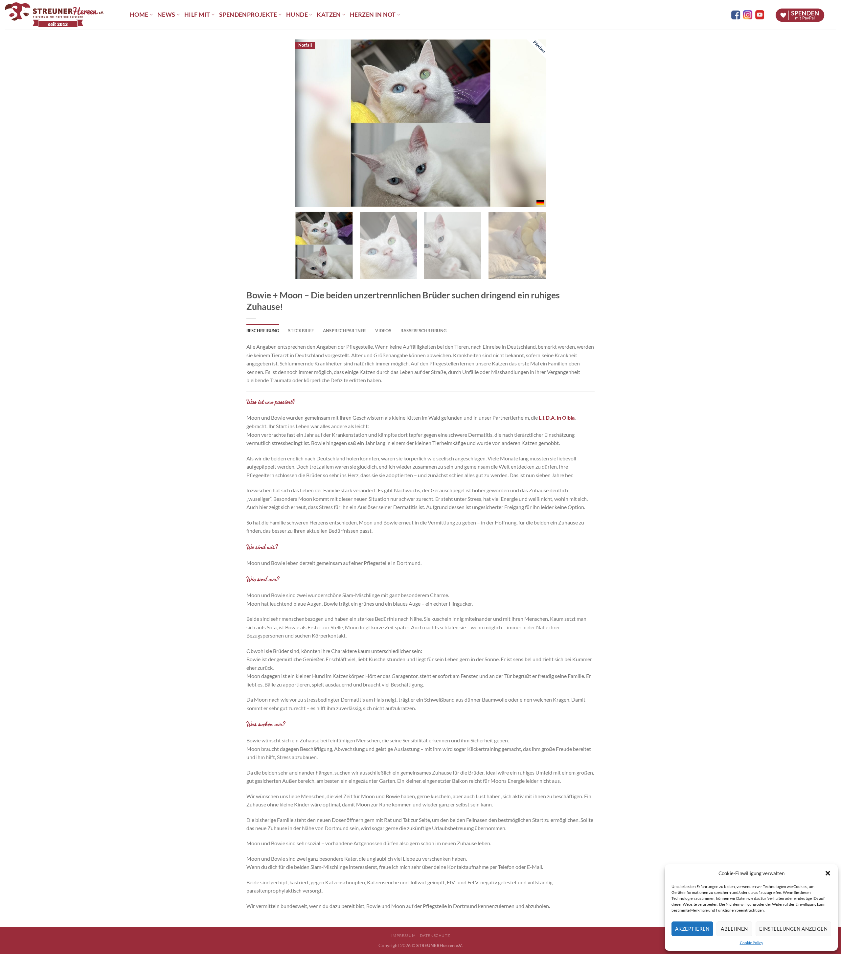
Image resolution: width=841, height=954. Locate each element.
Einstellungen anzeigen (793, 929)
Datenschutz (435, 935)
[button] (828, 873)
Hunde (297, 14)
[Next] (532, 123)
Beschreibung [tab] (262, 330)
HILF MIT (197, 14)
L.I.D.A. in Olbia (557, 417)
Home (139, 14)
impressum (403, 935)
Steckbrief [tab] (301, 330)
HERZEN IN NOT (373, 14)
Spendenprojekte (248, 14)
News (166, 14)
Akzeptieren (692, 929)
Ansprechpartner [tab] (344, 330)
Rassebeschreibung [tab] (423, 330)
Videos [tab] (383, 330)
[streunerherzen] (62, 15)
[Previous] (308, 123)
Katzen (329, 14)
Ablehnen (734, 929)
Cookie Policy (751, 942)
